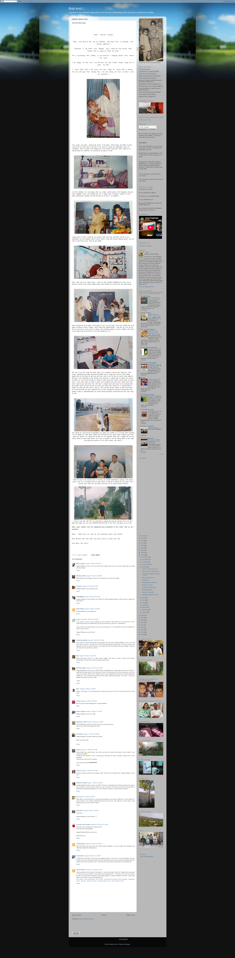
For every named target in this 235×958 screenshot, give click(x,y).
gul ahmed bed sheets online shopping (115, 879)
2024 (142, 543)
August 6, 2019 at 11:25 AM (90, 619)
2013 (142, 625)
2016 (142, 620)
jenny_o (78, 619)
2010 (142, 632)
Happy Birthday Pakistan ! (149, 582)
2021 (142, 550)
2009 (142, 634)
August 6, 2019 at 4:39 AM (94, 576)
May (143, 602)
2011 (142, 629)
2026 (142, 538)
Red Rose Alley (81, 668)
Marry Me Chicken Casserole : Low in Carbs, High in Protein (154, 332)
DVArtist (143, 378)
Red (77, 656)
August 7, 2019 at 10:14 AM (89, 770)
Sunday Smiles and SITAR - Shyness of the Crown (154, 316)
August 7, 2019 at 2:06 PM (95, 782)
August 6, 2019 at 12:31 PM (87, 656)
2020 (142, 552)
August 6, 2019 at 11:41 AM (96, 640)
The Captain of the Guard (154, 411)
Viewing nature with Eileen (149, 347)
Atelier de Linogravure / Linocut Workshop (154, 298)
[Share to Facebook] (97, 555)
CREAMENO (80, 596)
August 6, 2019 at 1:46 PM (88, 689)
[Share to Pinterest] (99, 555)
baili (147, 252)
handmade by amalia (147, 409)
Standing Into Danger (147, 394)
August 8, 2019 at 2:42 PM (87, 796)
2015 (142, 622)
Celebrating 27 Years (153, 364)
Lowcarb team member (83, 824)
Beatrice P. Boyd (81, 782)
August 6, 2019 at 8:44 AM (92, 596)
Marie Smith (80, 609)
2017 (142, 617)
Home (103, 915)
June (144, 600)
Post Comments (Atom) (86, 919)
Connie (78, 770)
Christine (79, 586)
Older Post (130, 915)
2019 (142, 555)
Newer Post (76, 915)
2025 (142, 540)
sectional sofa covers (104, 881)
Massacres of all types (154, 439)
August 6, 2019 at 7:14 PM (94, 711)
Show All (161, 454)
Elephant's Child (81, 722)
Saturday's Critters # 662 (154, 349)
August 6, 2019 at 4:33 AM (93, 563)
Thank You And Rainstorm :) (150, 569)
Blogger (128, 944)
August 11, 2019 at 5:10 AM (93, 843)
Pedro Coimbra (81, 711)
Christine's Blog (146, 313)
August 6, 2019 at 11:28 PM (95, 722)
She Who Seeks (146, 296)
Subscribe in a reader (145, 246)
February (145, 610)
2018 (142, 615)
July (143, 597)
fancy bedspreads (90, 879)
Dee (77, 796)
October (144, 562)
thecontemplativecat (147, 438)
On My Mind (151, 396)
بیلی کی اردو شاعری (144, 119)
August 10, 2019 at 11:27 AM (99, 824)
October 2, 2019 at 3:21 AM (94, 869)
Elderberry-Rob (81, 576)
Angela (78, 701)
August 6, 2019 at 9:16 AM (92, 609)
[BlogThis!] (94, 555)
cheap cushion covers (117, 881)
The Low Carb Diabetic (148, 329)
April (143, 605)
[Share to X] (95, 555)
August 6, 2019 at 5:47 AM (90, 586)
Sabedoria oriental (153, 427)
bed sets (83, 881)
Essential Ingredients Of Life (150, 594)
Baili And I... (77, 8)
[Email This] (92, 555)
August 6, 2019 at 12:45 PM (94, 668)
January (144, 612)
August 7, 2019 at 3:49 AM (91, 734)
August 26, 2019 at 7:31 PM (92, 855)
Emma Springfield (81, 640)
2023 (142, 545)
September (145, 564)
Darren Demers (81, 869)
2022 (142, 548)
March (144, 607)
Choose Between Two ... (149, 577)
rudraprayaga (80, 843)
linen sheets (79, 879)
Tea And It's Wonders (148, 592)
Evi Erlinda (79, 734)
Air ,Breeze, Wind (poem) (149, 587)
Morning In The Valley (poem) (150, 571)
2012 (142, 627)
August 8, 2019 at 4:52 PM (90, 810)
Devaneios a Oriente (147, 426)
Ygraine (78, 749)
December (145, 557)
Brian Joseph (80, 563)
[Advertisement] (93, 923)
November (145, 559)
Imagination (145, 580)
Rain (78, 689)
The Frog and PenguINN (148, 362)
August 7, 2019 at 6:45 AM (89, 749)
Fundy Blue (80, 855)
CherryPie (79, 810)
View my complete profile (146, 286)
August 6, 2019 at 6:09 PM (89, 701)
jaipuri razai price (92, 881)
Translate (152, 129)
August (144, 567)
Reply (78, 570)
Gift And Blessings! (147, 589)
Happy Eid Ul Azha (147, 585)
